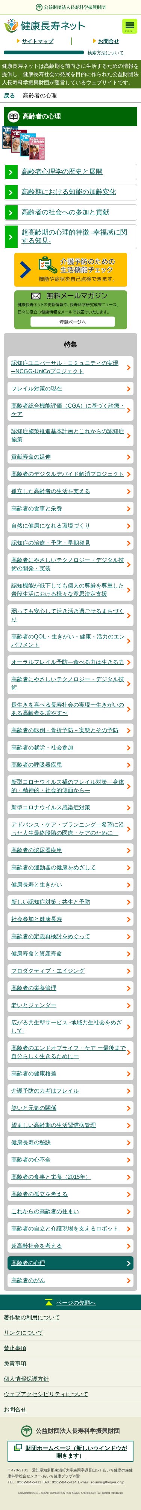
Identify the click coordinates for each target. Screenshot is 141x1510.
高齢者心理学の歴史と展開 (62, 171)
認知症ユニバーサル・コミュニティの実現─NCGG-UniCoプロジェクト (64, 367)
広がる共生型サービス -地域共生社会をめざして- (66, 1026)
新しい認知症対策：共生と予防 (50, 902)
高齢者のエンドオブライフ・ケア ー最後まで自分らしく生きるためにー (68, 1052)
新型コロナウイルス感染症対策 (50, 807)
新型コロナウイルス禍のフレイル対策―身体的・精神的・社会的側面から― (67, 786)
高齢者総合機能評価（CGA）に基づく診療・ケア (68, 409)
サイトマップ (37, 41)
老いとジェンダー (33, 1005)
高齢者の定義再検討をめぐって (50, 936)
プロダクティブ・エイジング (48, 970)
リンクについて (23, 1332)
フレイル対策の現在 (36, 388)
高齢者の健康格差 (33, 1073)
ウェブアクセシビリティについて (46, 1394)
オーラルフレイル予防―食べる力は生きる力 (67, 662)
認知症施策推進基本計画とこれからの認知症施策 (67, 435)
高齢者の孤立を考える (39, 1194)
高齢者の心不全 (31, 1159)
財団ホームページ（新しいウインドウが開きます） (76, 1452)
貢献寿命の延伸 (31, 456)
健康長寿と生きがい (36, 884)
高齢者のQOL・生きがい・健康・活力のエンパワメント (68, 640)
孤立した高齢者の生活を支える (50, 491)
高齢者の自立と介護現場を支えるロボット (64, 1228)
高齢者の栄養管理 (33, 988)
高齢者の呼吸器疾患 (36, 764)
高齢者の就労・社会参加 (42, 747)
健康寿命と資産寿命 (36, 953)
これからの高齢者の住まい (45, 1211)
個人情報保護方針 (26, 1378)
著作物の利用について (32, 1317)
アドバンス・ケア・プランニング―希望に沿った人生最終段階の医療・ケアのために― (67, 828)
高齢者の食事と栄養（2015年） (51, 1177)
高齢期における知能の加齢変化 (68, 192)
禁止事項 (15, 1348)
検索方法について (106, 52)
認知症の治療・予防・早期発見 (50, 543)
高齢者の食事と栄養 (36, 508)
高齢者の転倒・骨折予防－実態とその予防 (64, 730)
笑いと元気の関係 (33, 1108)
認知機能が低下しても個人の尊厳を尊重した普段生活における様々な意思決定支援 (67, 589)
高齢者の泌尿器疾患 (36, 850)
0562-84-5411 (29, 1482)
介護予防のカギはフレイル (45, 1090)
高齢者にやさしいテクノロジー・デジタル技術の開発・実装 (67, 564)
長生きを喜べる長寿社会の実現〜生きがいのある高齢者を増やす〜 (67, 708)
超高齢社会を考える (36, 1245)
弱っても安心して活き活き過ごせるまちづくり (67, 615)
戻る (9, 95)
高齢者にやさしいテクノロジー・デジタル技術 (67, 683)
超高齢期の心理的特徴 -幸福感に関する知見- (74, 236)
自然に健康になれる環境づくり (50, 525)
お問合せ (108, 41)
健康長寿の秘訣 (31, 1142)
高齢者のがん (28, 1280)
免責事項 (15, 1363)
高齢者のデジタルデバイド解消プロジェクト (67, 474)
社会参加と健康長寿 (36, 919)
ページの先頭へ (76, 1302)
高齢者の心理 (28, 1263)
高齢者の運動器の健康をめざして (53, 867)
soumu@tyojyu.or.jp (107, 1482)
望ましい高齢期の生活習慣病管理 (53, 1125)
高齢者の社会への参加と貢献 (65, 212)
